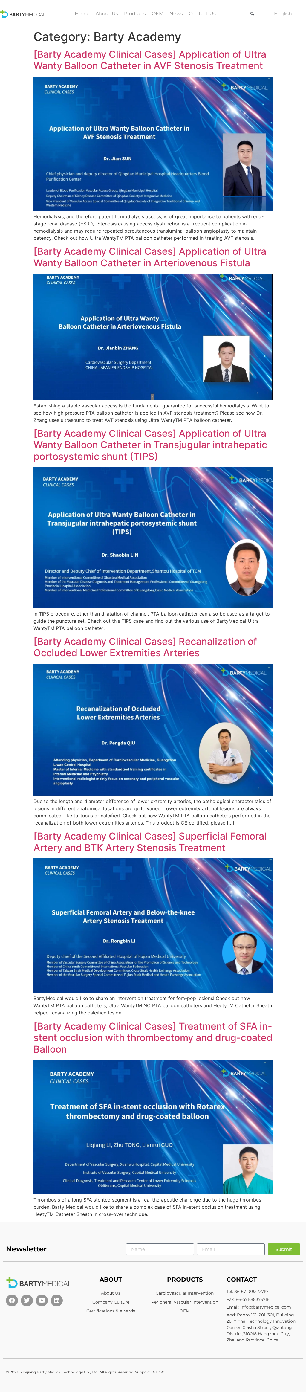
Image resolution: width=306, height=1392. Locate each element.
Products (135, 13)
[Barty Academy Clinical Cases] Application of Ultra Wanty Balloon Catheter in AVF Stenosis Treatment (149, 59)
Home (82, 13)
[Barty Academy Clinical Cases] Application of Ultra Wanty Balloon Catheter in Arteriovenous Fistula (149, 256)
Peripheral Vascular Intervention (184, 1302)
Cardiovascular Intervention (185, 1293)
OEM (157, 13)
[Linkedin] (57, 1300)
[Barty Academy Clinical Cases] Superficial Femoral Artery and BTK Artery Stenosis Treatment (150, 841)
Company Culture (110, 1302)
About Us (107, 13)
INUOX (158, 1372)
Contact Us (202, 13)
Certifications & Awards (110, 1311)
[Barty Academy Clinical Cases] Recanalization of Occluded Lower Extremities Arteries (145, 647)
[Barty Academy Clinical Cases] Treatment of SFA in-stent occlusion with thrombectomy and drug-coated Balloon (153, 1037)
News (176, 13)
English (283, 13)
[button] (252, 13)
